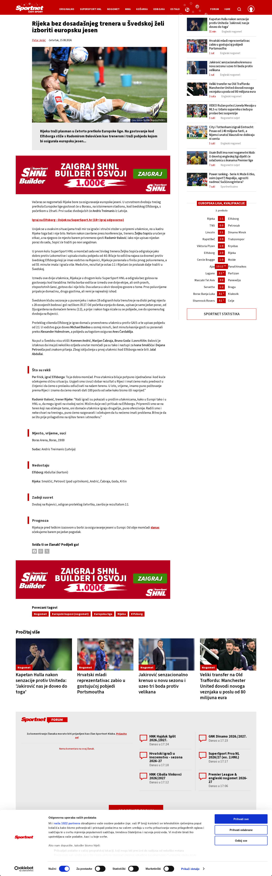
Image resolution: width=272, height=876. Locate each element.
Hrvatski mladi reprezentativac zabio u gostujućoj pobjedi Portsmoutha (101, 683)
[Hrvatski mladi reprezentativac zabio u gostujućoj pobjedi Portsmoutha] (105, 654)
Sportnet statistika (221, 314)
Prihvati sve (241, 819)
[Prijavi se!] (251, 9)
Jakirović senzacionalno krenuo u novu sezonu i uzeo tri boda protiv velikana (163, 683)
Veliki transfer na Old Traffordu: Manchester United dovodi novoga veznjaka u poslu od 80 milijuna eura (223, 686)
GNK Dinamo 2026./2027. (228, 736)
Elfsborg (137, 614)
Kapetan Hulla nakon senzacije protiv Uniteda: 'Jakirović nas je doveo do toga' (41, 683)
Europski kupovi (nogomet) (70, 614)
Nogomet (40, 614)
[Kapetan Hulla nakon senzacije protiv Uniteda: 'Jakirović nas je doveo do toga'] (44, 654)
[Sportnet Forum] (44, 721)
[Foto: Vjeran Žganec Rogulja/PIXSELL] (99, 85)
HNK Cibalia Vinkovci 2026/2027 (165, 776)
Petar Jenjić (39, 40)
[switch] (100, 869)
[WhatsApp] (40, 551)
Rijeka (121, 614)
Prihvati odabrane (241, 829)
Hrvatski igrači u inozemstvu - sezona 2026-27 (165, 757)
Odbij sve (241, 840)
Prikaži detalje (190, 868)
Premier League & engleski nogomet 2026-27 (228, 778)
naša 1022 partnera (67, 823)
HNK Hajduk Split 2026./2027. (162, 738)
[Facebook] (34, 551)
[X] (47, 551)
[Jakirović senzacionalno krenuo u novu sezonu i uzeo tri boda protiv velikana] (167, 654)
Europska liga (103, 614)
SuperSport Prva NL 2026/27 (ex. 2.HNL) (224, 755)
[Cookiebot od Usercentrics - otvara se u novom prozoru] (24, 869)
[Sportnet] (29, 9)
